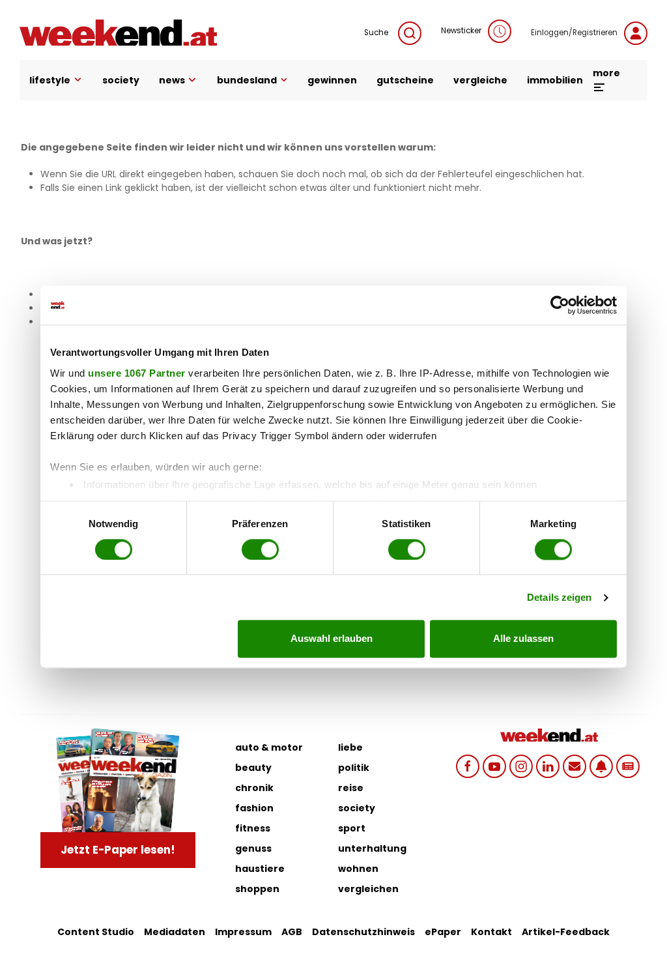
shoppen (257, 888)
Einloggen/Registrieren (574, 32)
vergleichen (368, 888)
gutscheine (405, 80)
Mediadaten (174, 931)
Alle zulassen (523, 638)
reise (350, 787)
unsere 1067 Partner (137, 373)
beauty (253, 767)
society (120, 80)
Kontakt (491, 931)
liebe (350, 747)
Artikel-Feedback (566, 931)
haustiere (260, 868)
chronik (254, 787)
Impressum (243, 931)
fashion (254, 808)
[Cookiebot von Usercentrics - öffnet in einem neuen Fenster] (560, 305)
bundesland (247, 80)
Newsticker (461, 30)
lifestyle (49, 80)
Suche (376, 32)
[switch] (260, 549)
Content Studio (95, 931)
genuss (253, 848)
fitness (252, 828)
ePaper (443, 931)
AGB (291, 931)
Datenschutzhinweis (363, 931)
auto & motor (269, 747)
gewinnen (332, 80)
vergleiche (480, 80)
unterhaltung (372, 848)
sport (351, 828)
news (172, 80)
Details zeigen (559, 597)
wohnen (358, 868)
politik (353, 767)
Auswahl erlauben (332, 638)
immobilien (555, 80)
